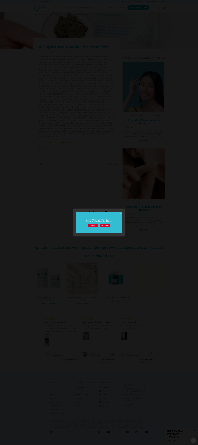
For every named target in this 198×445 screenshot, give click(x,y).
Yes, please (93, 225)
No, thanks (105, 225)
